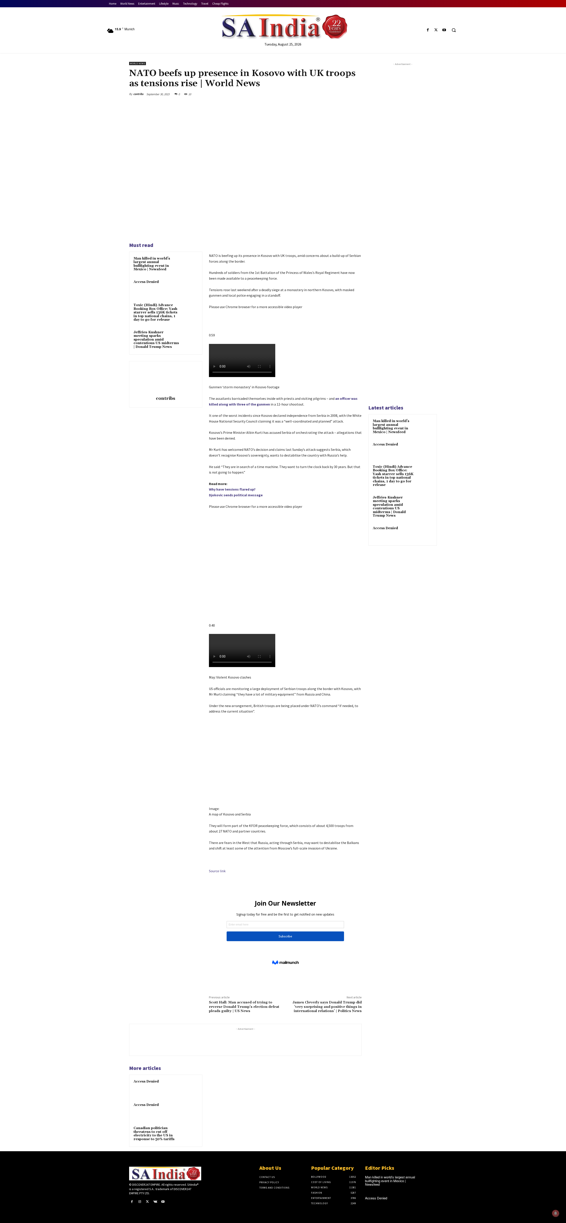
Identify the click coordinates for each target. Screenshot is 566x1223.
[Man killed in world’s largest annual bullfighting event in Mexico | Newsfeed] (189, 264)
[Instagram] (139, 1201)
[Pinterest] (336, 94)
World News (137, 63)
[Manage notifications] (555, 1213)
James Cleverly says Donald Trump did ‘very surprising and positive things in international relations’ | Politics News (327, 1006)
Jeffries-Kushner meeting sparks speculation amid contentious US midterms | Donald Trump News (156, 339)
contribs (138, 94)
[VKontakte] (155, 1201)
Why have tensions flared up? (232, 489)
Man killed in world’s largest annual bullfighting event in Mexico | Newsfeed (152, 264)
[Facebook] (428, 30)
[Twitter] (436, 30)
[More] (357, 94)
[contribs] (165, 379)
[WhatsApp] (346, 94)
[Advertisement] (402, 233)
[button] (453, 30)
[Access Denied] (189, 287)
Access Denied (146, 282)
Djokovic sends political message (236, 495)
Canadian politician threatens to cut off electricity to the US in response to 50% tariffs (154, 1133)
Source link (217, 871)
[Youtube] (444, 30)
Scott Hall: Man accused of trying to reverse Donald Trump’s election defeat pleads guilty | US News (244, 1006)
